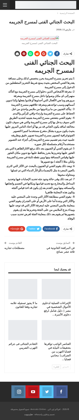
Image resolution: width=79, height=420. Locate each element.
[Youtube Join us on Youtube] (32, 392)
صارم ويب (28, 414)
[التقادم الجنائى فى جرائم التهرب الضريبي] (22, 330)
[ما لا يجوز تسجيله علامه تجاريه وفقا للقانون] (22, 289)
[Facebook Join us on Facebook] (60, 392)
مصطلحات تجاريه (14, 248)
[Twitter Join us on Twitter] (46, 392)
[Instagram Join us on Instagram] (18, 392)
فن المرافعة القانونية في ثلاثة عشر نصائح (60, 249)
